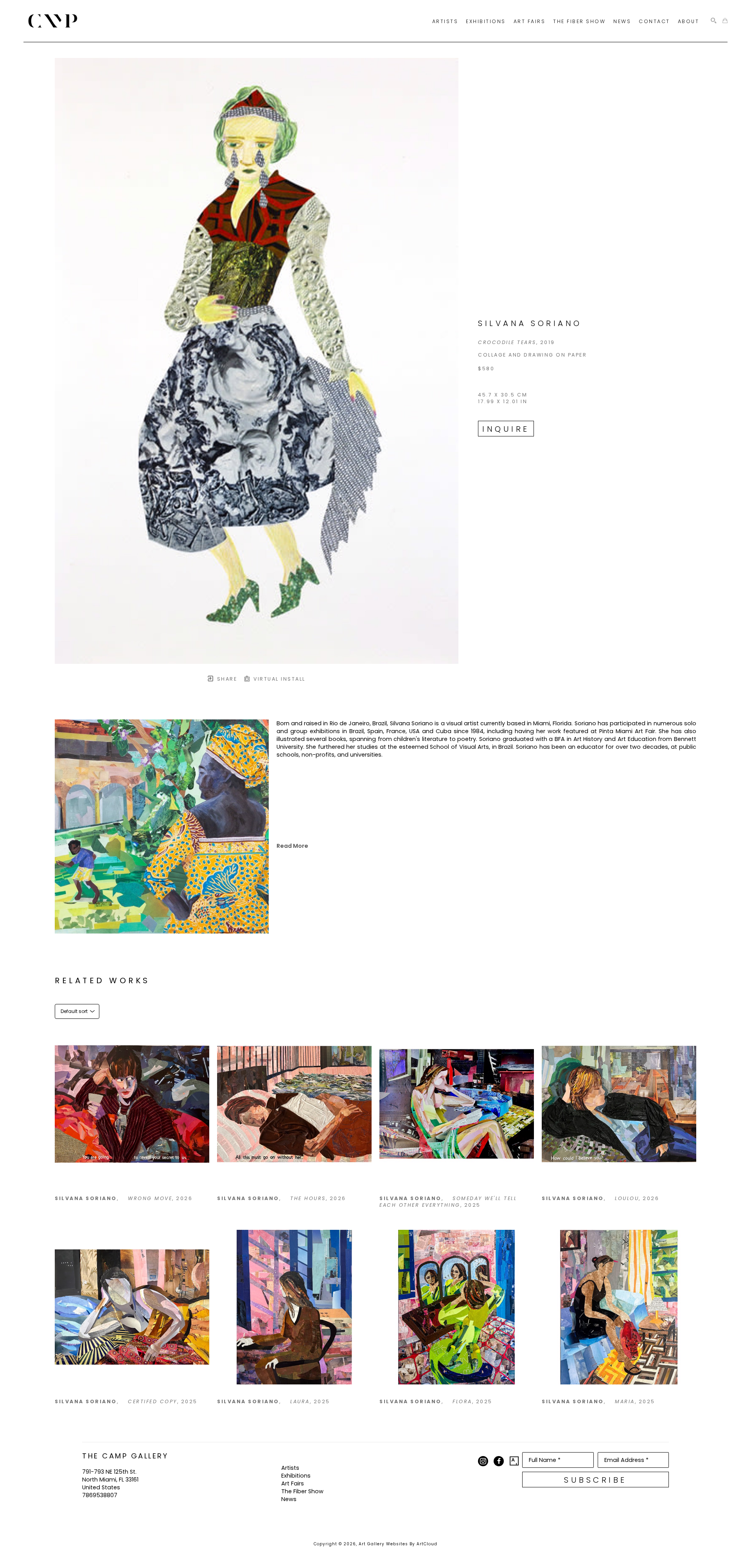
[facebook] (499, 1461)
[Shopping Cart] (725, 21)
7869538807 (99, 1495)
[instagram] (483, 1461)
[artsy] (514, 1461)
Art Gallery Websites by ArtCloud (398, 1544)
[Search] (714, 21)
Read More (292, 846)
